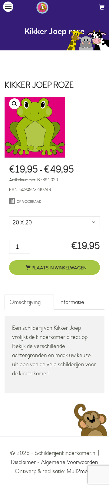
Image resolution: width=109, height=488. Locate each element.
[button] (14, 103)
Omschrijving (25, 302)
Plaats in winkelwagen (58, 268)
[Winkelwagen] (101, 7)
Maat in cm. (22, 210)
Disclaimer (23, 462)
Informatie (71, 302)
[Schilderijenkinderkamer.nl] (42, 8)
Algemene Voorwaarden (69, 462)
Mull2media (80, 471)
